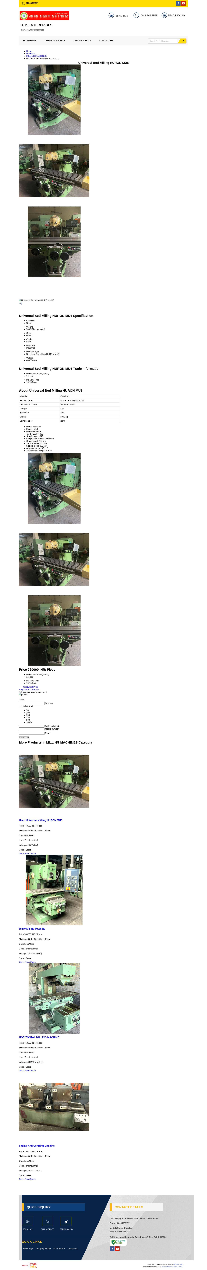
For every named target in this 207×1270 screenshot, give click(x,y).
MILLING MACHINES (36, 56)
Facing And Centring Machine (37, 1145)
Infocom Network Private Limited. (172, 1266)
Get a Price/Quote (27, 853)
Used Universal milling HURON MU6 (40, 820)
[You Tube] (183, 5)
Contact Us (106, 40)
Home (29, 51)
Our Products (82, 40)
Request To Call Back (29, 689)
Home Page (29, 40)
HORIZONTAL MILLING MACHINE (39, 1037)
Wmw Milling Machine (32, 928)
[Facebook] (178, 5)
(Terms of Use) (178, 1264)
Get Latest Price (30, 687)
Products (30, 53)
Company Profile (55, 40)
